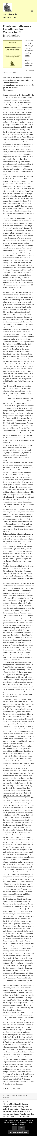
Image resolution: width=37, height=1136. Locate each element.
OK (14, 1128)
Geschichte (6, 1097)
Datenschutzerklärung (18, 1132)
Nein (21, 1128)
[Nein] (34, 1127)
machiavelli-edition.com (10, 16)
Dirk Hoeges (21, 1095)
